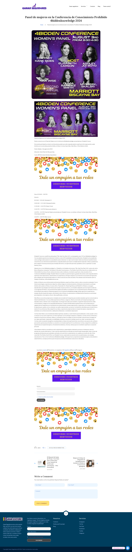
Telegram (81, 533)
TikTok (81, 524)
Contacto (92, 6)
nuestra (45, 350)
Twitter (81, 531)
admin (39, 447)
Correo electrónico (41, 391)
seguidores (67, 350)
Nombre (38, 386)
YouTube (81, 526)
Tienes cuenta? (107, 6)
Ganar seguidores (73, 6)
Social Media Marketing (56, 447)
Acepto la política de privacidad (46, 396)
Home (41, 24)
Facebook (82, 528)
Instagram (82, 521)
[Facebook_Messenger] (128, 548)
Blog (99, 6)
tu (74, 350)
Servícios (83, 6)
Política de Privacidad (59, 524)
